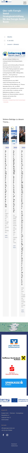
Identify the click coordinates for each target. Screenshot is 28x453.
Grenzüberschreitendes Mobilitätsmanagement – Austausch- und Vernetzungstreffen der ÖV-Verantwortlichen (22, 218)
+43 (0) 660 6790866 (6, 430)
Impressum (14, 444)
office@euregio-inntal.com (8, 428)
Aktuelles (9, 37)
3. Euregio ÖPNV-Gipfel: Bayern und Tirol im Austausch (14, 181)
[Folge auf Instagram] (7, 435)
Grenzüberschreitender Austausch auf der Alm (6, 179)
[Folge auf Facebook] (3, 435)
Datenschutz (14, 446)
